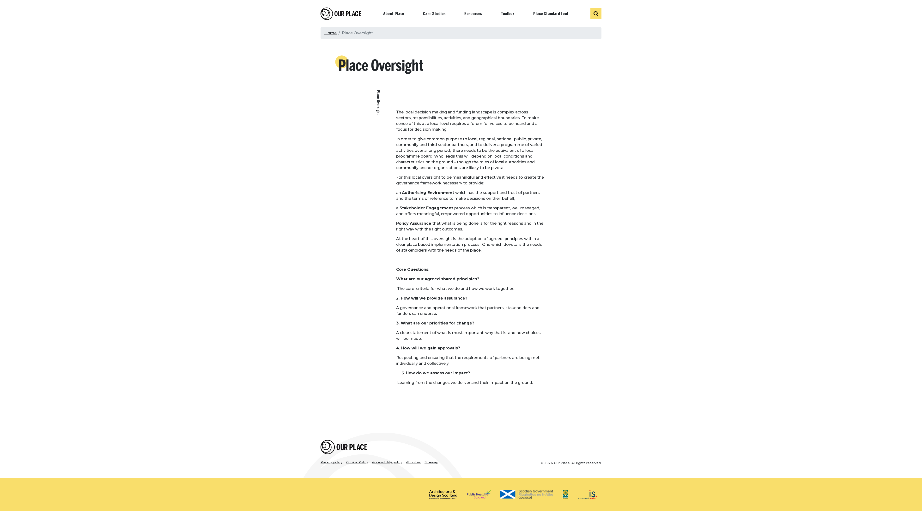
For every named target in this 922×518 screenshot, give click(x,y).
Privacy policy (331, 462)
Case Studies (434, 13)
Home (330, 33)
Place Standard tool (550, 13)
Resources (473, 13)
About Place (393, 13)
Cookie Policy (357, 462)
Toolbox (508, 13)
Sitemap (431, 462)
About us (413, 462)
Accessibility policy (387, 462)
